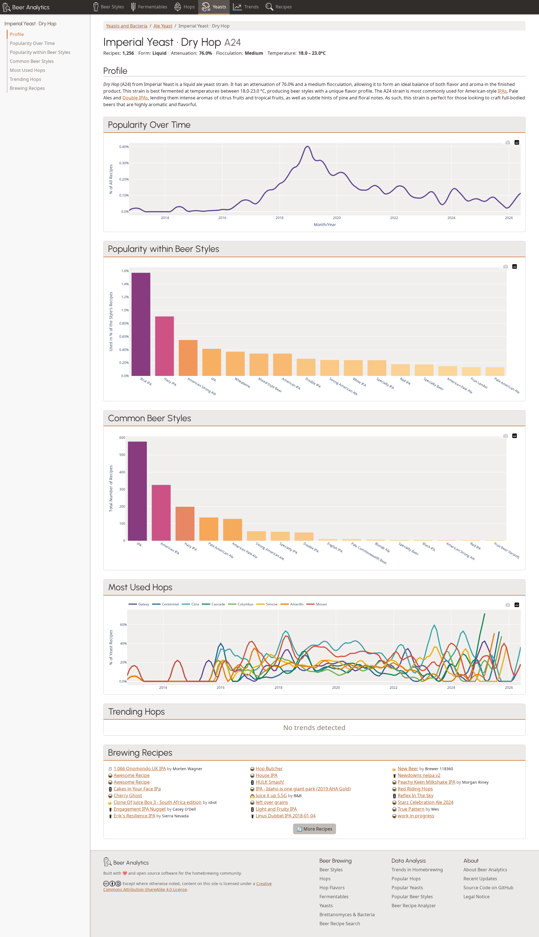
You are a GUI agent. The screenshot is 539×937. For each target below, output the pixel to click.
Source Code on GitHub (488, 887)
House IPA (266, 775)
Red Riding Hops (415, 789)
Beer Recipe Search (339, 923)
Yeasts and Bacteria (126, 26)
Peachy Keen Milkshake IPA (426, 782)
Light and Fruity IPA (276, 809)
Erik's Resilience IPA (134, 816)
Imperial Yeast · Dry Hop (30, 23)
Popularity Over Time (32, 43)
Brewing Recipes (27, 88)
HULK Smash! (270, 782)
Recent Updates (480, 879)
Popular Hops (406, 879)
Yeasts (326, 905)
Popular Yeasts (407, 887)
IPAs (502, 91)
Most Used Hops (27, 70)
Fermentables (334, 896)
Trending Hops (25, 79)
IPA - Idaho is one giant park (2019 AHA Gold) (303, 789)
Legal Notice (476, 896)
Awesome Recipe (132, 775)
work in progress (416, 816)
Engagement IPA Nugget (140, 809)
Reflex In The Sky (415, 795)
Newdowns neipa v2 (419, 775)
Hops (325, 879)
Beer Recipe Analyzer (414, 905)
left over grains (272, 802)
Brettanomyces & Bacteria (347, 914)
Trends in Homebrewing (417, 870)
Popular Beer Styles (412, 896)
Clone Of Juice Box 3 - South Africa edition (158, 802)
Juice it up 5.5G (271, 795)
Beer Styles (331, 870)
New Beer (408, 768)
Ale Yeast (163, 26)
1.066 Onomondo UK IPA (140, 768)
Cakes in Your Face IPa (137, 789)
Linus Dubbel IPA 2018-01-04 (286, 816)
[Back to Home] (107, 862)
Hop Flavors (332, 887)
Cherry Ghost (128, 795)
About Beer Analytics (485, 870)
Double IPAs (135, 98)
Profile (17, 34)
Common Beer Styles (32, 61)
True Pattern (411, 809)
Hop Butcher (269, 768)
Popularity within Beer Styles (40, 52)
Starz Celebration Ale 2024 (425, 802)
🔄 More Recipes (314, 829)
